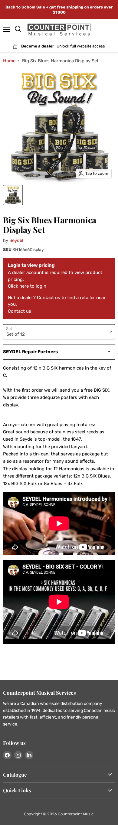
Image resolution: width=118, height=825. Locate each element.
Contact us (19, 311)
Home (9, 61)
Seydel (16, 240)
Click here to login (27, 286)
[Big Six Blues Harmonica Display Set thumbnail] (12, 195)
